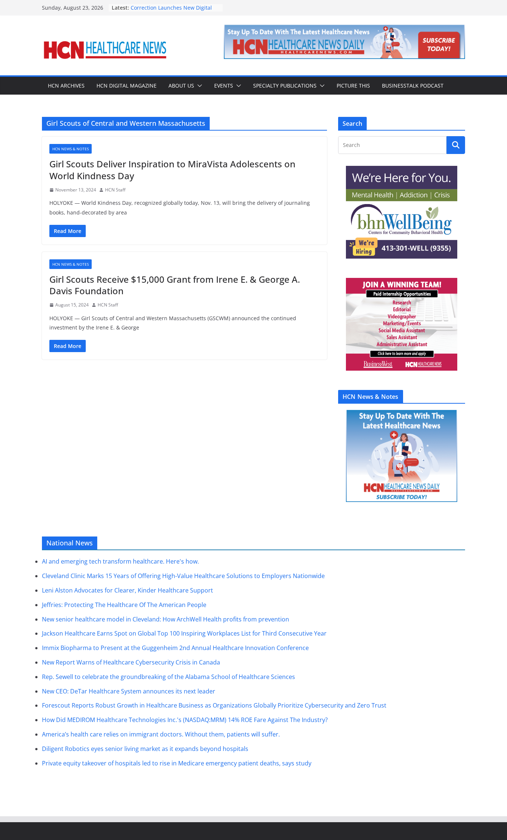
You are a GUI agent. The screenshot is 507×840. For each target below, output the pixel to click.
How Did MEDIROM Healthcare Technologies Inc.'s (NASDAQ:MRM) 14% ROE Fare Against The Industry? (185, 720)
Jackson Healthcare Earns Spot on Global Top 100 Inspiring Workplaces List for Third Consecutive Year (184, 633)
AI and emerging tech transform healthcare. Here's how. (120, 561)
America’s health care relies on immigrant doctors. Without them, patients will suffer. (161, 734)
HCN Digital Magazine (127, 85)
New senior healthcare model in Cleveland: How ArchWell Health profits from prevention (165, 619)
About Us (181, 85)
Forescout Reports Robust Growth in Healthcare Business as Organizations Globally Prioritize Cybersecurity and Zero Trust (214, 705)
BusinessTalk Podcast (413, 85)
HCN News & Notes (70, 148)
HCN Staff (115, 190)
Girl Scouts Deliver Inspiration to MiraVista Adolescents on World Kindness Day (172, 169)
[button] (198, 86)
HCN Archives (66, 85)
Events (223, 85)
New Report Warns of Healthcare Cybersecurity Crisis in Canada (131, 662)
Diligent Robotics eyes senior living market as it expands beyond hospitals (145, 749)
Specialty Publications (285, 85)
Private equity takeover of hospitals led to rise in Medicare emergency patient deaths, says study (176, 763)
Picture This (353, 85)
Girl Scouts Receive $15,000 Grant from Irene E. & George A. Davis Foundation (174, 285)
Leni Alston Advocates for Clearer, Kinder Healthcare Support (127, 590)
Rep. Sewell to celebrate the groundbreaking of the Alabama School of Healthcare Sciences (168, 677)
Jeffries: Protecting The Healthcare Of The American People (124, 605)
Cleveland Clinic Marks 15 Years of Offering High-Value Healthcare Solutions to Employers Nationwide (183, 576)
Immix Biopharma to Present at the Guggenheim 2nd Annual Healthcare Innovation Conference (175, 648)
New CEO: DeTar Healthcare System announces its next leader (128, 691)
